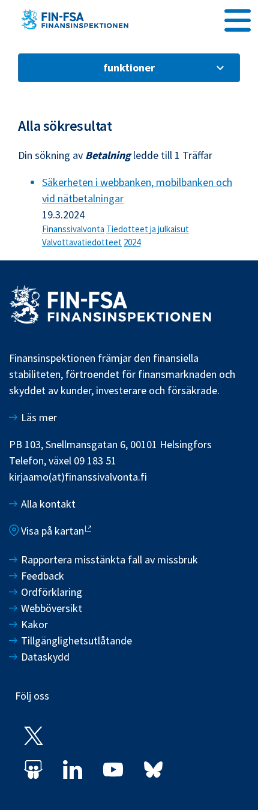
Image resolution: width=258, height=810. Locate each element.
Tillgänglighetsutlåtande (76, 640)
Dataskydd (45, 657)
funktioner (129, 67)
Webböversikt (51, 608)
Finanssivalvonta (73, 229)
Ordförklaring (51, 592)
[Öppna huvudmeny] (237, 18)
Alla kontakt (48, 504)
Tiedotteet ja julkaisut (147, 229)
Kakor (34, 624)
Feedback (42, 576)
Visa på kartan (52, 531)
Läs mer (39, 417)
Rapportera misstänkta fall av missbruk (109, 559)
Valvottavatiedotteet (82, 242)
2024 (132, 242)
